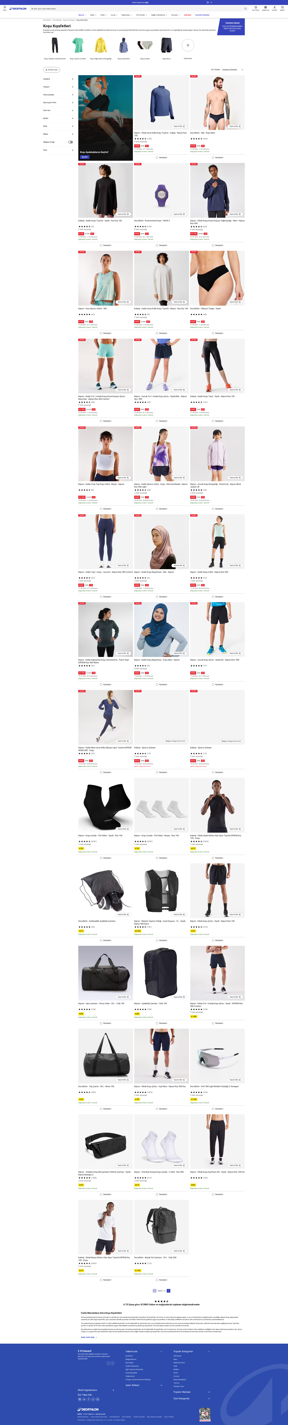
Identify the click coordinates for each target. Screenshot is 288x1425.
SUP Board (177, 1356)
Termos (176, 1383)
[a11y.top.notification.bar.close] (211, 2)
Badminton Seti (179, 1363)
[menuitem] (82, 15)
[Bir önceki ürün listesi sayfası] (154, 1291)
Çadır (175, 1366)
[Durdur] (208, 2)
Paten (176, 1373)
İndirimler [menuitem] (187, 15)
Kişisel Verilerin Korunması (99, 1417)
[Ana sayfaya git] (18, 8)
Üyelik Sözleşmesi (132, 1366)
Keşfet (144, 2)
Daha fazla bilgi (87, 1337)
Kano (175, 1359)
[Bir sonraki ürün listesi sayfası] (168, 1291)
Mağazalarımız (131, 1359)
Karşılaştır (163, 157)
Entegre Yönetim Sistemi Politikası (138, 1379)
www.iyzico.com (100, 1414)
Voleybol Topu (179, 1386)
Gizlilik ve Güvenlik (139, 1417)
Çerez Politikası (126, 1417)
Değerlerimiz (130, 1376)
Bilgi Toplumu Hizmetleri (134, 1369)
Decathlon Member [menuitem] (202, 15)
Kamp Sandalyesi (180, 1379)
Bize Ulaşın (130, 1363)
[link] (84, 157)
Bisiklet (176, 1369)
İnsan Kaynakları (131, 1373)
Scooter (176, 1376)
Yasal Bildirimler (114, 1417)
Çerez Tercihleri (169, 1417)
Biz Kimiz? (129, 1356)
